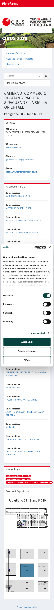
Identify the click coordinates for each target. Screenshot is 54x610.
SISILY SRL (10, 427)
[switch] (47, 304)
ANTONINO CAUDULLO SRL (18, 208)
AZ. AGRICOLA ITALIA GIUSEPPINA (22, 232)
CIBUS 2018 (14, 38)
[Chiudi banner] (50, 247)
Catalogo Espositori (15, 53)
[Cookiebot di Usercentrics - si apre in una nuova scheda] (34, 247)
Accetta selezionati (27, 351)
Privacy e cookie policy (27, 607)
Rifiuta (27, 360)
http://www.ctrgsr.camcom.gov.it (21, 171)
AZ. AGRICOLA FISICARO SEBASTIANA (23, 220)
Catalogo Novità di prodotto (19, 58)
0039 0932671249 (13, 147)
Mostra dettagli (38, 333)
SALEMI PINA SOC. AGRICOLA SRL (21, 399)
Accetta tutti (27, 342)
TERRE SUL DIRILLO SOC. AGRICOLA (22, 439)
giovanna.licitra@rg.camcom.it (20, 159)
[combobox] (23, 76)
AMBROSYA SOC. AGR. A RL (18, 196)
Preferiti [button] (13, 64)
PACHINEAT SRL (13, 387)
